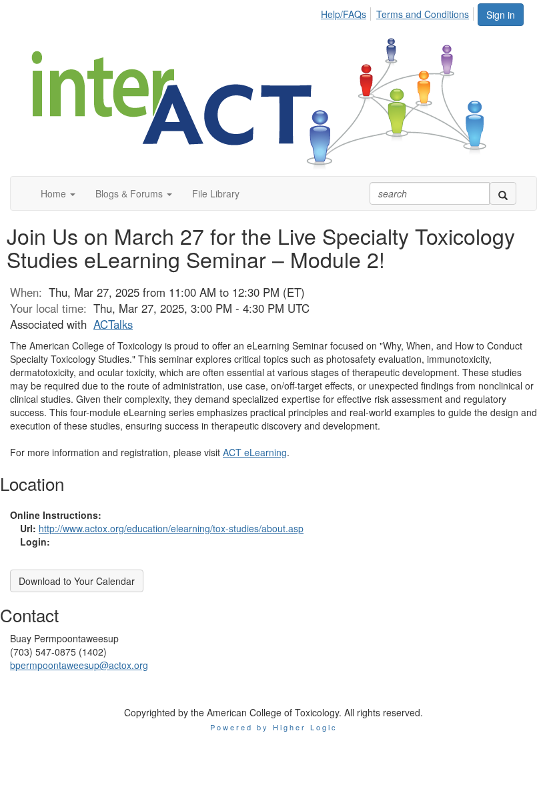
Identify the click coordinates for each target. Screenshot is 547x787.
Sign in (500, 14)
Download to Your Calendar (77, 581)
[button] (58, 193)
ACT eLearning (255, 452)
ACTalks (113, 324)
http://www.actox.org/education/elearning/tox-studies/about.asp (171, 528)
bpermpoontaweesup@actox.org (79, 665)
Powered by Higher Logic (274, 727)
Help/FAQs (343, 14)
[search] (503, 193)
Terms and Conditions (422, 14)
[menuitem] (347, 12)
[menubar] (399, 12)
